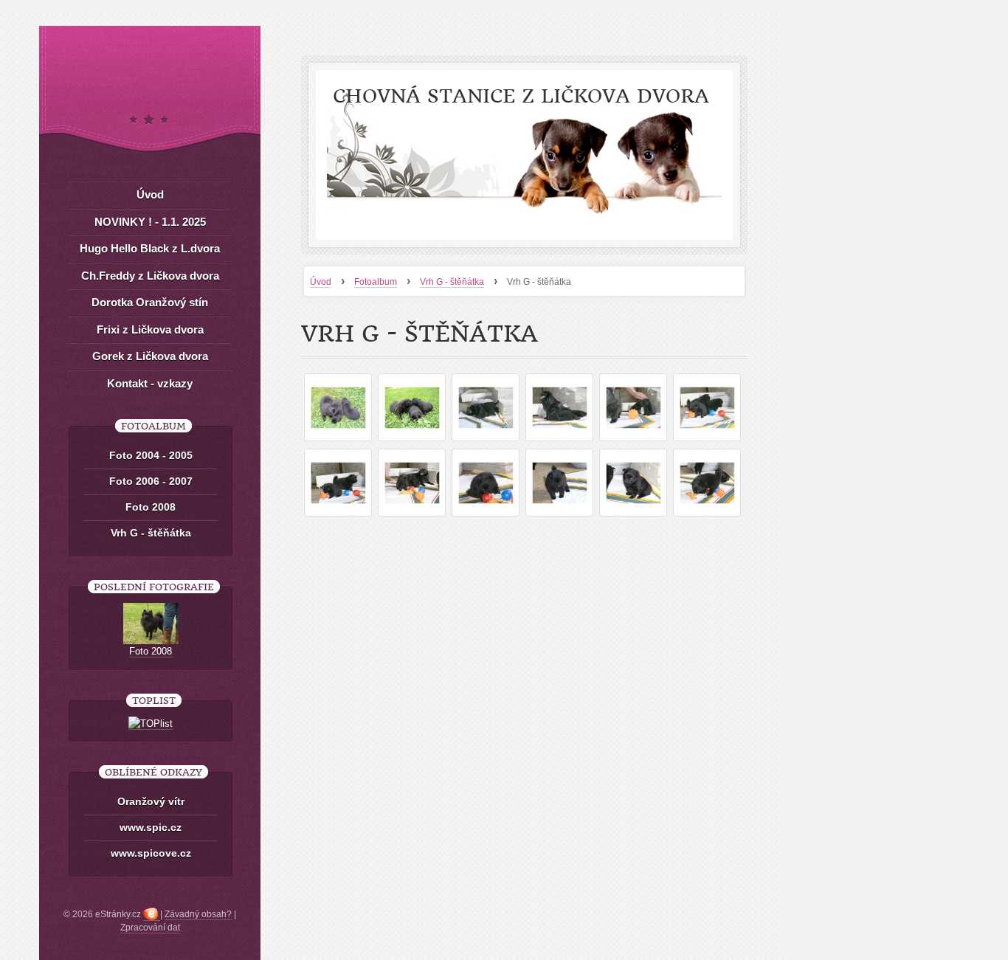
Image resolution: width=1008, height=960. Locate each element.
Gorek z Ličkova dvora (150, 356)
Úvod (320, 282)
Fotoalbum (375, 282)
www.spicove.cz (151, 853)
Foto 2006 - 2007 (151, 481)
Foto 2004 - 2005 (151, 455)
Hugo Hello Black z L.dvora (150, 248)
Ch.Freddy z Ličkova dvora (150, 275)
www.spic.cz (151, 827)
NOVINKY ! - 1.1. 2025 (150, 221)
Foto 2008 (150, 507)
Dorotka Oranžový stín (150, 302)
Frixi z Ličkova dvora (150, 329)
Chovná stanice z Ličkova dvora (521, 96)
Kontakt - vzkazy (150, 383)
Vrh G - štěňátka (452, 282)
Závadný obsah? (198, 914)
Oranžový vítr (150, 801)
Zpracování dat (150, 927)
